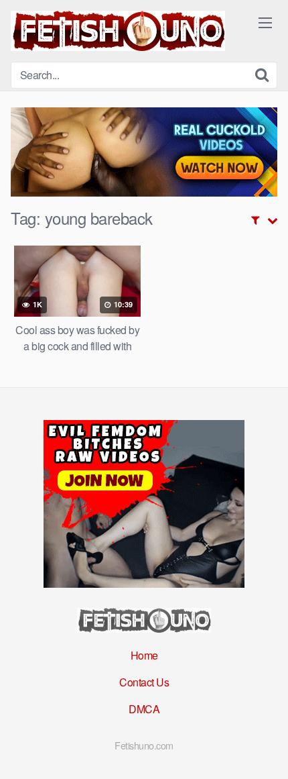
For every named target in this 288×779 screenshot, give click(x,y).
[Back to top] (264, 749)
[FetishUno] (118, 31)
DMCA (144, 709)
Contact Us (144, 682)
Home (144, 655)
